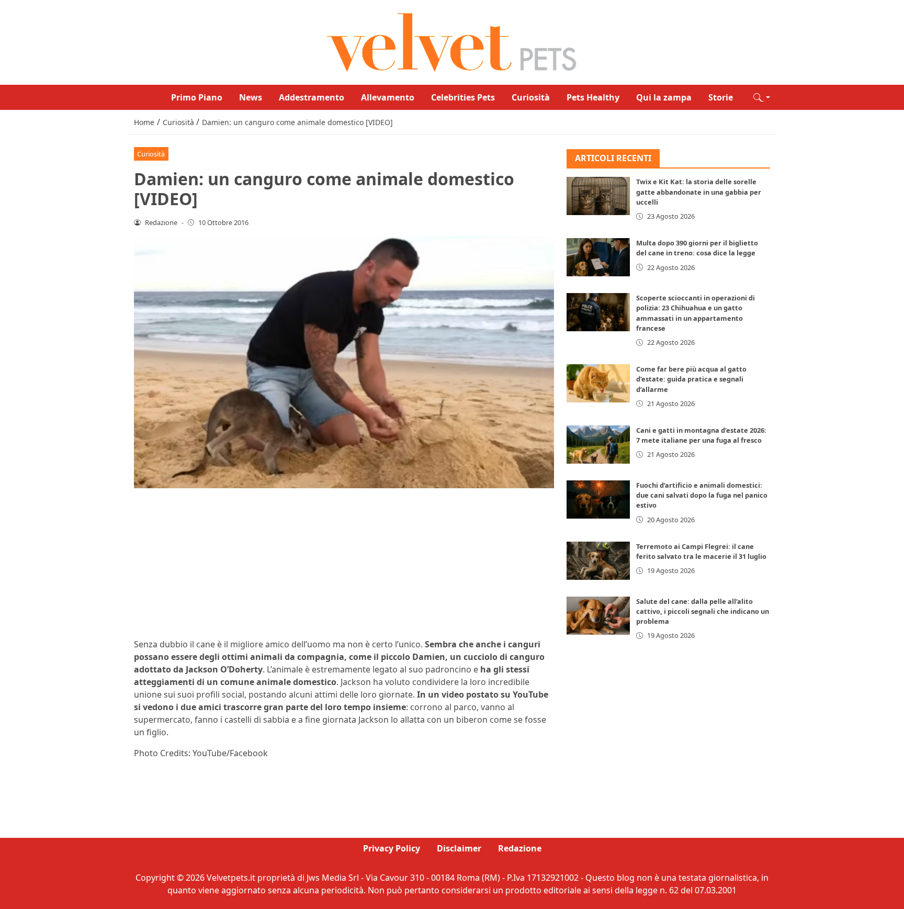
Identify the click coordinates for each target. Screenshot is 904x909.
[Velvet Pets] (452, 41)
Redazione (519, 848)
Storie (720, 97)
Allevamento (387, 97)
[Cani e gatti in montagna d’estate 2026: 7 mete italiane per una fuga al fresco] (598, 444)
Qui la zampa (664, 97)
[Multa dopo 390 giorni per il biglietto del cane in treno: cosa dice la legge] (598, 257)
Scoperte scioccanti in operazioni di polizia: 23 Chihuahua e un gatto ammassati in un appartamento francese (695, 313)
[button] (761, 97)
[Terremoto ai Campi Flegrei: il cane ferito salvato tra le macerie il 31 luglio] (598, 561)
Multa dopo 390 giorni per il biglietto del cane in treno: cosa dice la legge (697, 247)
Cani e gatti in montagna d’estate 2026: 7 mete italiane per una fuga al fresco (701, 435)
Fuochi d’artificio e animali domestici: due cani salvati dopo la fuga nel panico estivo (701, 495)
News (250, 97)
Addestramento (311, 97)
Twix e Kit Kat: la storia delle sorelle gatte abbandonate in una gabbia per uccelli (698, 192)
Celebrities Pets (463, 97)
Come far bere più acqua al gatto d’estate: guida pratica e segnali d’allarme (691, 379)
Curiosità (531, 97)
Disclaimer (459, 848)
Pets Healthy (593, 97)
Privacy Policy (391, 848)
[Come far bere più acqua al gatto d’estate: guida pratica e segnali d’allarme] (598, 383)
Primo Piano (196, 97)
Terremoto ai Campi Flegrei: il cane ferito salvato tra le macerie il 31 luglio (701, 551)
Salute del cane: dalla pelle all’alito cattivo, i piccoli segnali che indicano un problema (702, 611)
